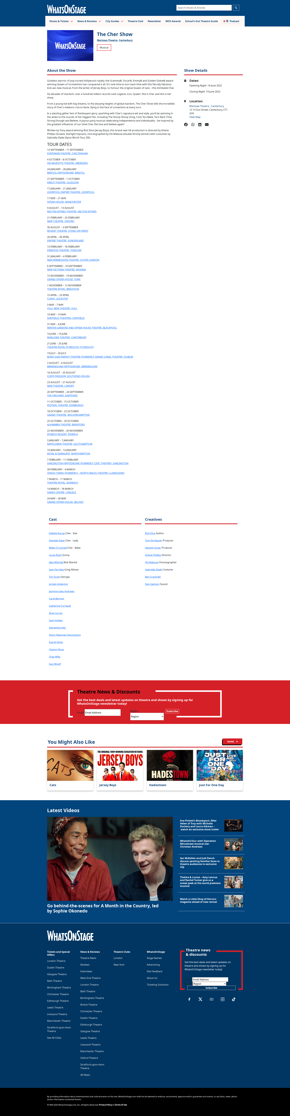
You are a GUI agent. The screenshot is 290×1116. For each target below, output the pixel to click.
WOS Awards (173, 21)
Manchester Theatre (58, 1020)
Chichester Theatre (58, 994)
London (118, 958)
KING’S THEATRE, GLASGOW (63, 182)
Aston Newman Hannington (65, 635)
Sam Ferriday (56, 569)
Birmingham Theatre (59, 987)
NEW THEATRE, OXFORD (60, 221)
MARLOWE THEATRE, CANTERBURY (66, 337)
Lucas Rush (55, 555)
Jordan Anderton (58, 584)
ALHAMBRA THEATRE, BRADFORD (66, 424)
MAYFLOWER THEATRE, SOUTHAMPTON (69, 444)
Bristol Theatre (88, 1004)
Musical (104, 47)
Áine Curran (56, 613)
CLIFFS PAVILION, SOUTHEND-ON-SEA (68, 376)
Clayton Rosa (56, 649)
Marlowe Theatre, (107, 40)
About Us (152, 978)
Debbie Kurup (57, 533)
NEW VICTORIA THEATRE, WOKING (66, 269)
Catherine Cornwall (60, 606)
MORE (231, 741)
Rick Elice (150, 533)
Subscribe (172, 711)
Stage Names (154, 958)
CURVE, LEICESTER (57, 298)
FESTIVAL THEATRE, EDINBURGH (65, 405)
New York (119, 964)
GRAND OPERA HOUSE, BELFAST (65, 502)
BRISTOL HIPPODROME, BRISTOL (66, 172)
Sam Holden (56, 620)
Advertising (153, 964)
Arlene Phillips (153, 555)
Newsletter (154, 21)
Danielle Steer (57, 540)
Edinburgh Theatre (58, 1001)
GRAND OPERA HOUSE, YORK (64, 279)
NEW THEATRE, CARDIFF (60, 386)
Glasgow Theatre (57, 974)
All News (85, 1075)
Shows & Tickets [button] (59, 21)
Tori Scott (54, 577)
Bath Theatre (54, 981)
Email (81, 712)
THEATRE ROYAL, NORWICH (62, 482)
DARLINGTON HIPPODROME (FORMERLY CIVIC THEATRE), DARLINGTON (87, 463)
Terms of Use (120, 1104)
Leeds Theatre (55, 1007)
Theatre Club (135, 21)
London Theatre (56, 961)
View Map (195, 117)
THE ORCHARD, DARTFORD (62, 395)
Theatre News (88, 958)
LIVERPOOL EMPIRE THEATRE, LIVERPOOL (70, 192)
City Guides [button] (113, 21)
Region (134, 711)
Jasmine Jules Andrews (61, 591)
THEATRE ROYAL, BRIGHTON (63, 289)
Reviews (85, 964)
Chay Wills (54, 656)
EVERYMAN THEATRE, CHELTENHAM (67, 153)
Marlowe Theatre (199, 106)
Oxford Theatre (89, 1058)
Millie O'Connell (58, 547)
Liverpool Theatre (57, 1014)
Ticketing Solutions (158, 984)
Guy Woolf (55, 664)
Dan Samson (152, 584)
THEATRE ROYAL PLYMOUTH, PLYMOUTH (70, 347)
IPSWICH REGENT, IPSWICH (62, 434)
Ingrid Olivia (56, 642)
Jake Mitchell (56, 562)
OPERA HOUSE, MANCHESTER (64, 202)
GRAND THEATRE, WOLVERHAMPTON (68, 415)
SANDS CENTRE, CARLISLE (61, 492)
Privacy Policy (105, 1104)
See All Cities (54, 1037)
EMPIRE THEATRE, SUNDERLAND (65, 240)
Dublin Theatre (55, 967)
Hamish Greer (153, 547)
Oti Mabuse (151, 562)
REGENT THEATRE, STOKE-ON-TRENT (67, 231)
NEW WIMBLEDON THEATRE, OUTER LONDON (73, 260)
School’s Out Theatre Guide (201, 21)
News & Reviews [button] (87, 21)
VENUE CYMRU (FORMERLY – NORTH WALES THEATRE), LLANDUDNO (85, 473)
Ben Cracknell (153, 577)
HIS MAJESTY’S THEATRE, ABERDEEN (67, 163)
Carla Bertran (56, 598)
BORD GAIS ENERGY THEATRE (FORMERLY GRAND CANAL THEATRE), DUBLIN (90, 356)
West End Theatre (90, 978)
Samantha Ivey (57, 627)
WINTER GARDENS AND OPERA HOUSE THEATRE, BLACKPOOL (82, 327)
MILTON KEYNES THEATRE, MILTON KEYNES (72, 211)
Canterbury (126, 40)
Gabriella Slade (153, 569)
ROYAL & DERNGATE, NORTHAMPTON (68, 453)
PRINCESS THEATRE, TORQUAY (64, 250)
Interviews (86, 971)
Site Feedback (155, 971)
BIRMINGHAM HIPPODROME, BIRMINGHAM (72, 366)
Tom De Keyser (153, 540)
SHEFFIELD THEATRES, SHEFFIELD (66, 318)
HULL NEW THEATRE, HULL (62, 308)
